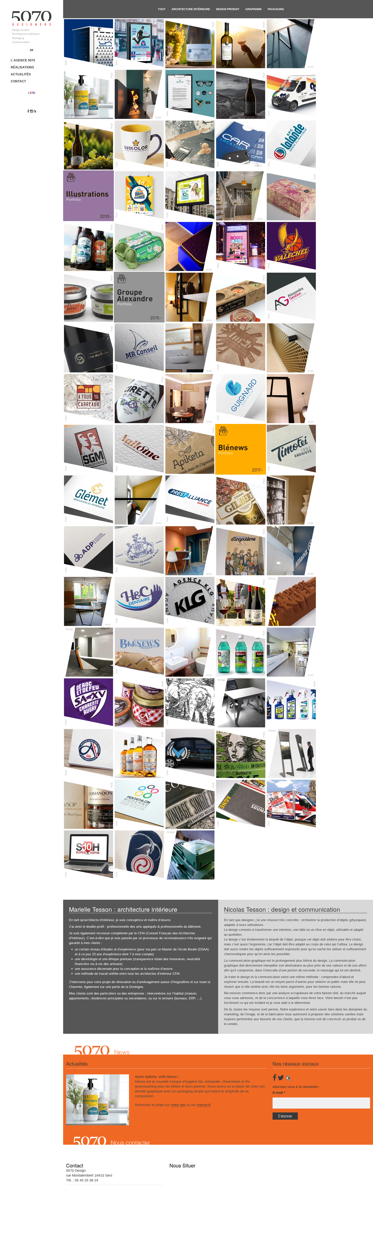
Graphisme (253, 9)
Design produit (227, 9)
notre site (178, 1105)
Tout (162, 9)
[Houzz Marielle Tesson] (35, 111)
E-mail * (279, 1093)
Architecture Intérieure (191, 9)
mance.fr (203, 1105)
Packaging (276, 9)
